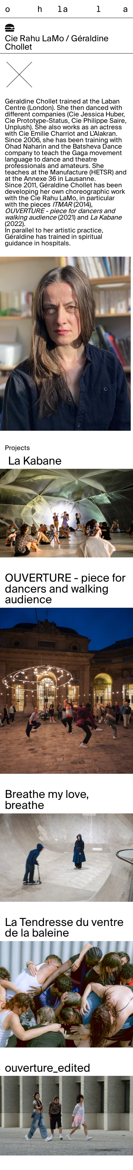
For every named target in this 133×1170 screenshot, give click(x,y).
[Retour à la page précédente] (19, 74)
